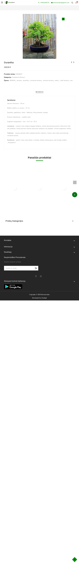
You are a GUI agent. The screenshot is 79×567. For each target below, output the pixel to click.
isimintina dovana (35, 80)
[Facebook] (37, 276)
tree (71, 80)
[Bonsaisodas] (10, 2)
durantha (26, 80)
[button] (63, 19)
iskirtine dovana (48, 80)
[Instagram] (42, 276)
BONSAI (12, 80)
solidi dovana (64, 80)
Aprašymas (39, 92)
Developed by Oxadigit (39, 298)
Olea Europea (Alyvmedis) (74, 63)
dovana (19, 80)
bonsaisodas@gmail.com (61, 2)
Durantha (71, 63)
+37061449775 (44, 2)
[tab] (39, 92)
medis (57, 80)
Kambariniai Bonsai (18, 77)
